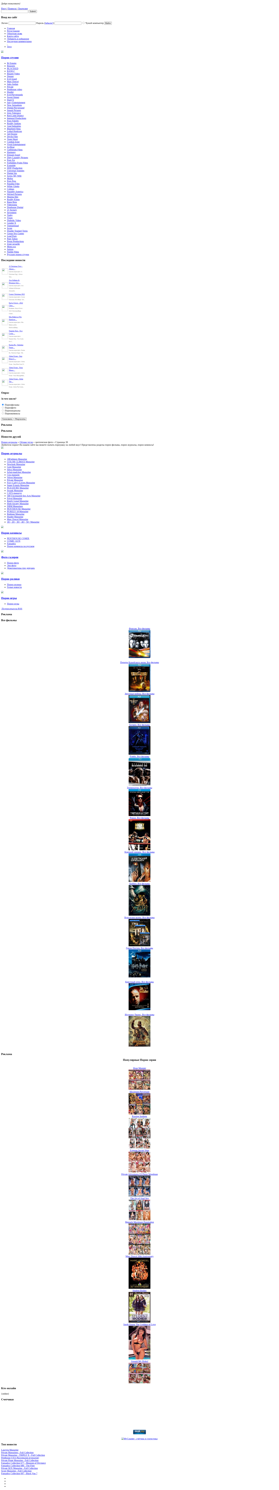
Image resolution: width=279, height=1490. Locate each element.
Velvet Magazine (14, 477)
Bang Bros (12, 202)
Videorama (12, 204)
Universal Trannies (15, 170)
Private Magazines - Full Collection (17, 1452)
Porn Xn (11, 160)
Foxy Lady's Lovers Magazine (21, 482)
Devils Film (12, 136)
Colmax (10, 189)
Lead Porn (12, 236)
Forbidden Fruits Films (17, 163)
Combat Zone (13, 142)
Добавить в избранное (18, 39)
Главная (11, 28)
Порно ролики (10, 578)
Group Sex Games (15, 233)
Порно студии (10, 57)
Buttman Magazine (15, 514)
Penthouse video (14, 89)
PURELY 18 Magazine (17, 511)
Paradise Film (13, 184)
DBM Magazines (15, 506)
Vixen (9, 218)
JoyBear (11, 147)
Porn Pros (11, 181)
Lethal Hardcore (14, 131)
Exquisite (11, 165)
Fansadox (11, 543)
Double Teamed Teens (17, 231)
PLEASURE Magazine (18, 488)
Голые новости (14, 587)
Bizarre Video (13, 73)
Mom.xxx (11, 246)
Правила (12, 8)
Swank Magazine (15, 490)
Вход (4, 8)
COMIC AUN (13, 541)
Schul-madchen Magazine (19, 472)
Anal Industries (14, 126)
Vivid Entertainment (16, 144)
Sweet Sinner (13, 97)
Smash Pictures (14, 110)
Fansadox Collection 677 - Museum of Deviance (23, 1463)
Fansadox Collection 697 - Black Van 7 (19, 1473)
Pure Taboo (12, 239)
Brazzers (11, 66)
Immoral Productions (16, 118)
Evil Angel (12, 79)
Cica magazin (13, 475)
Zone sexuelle (13, 244)
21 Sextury (12, 210)
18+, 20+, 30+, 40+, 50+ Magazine (23, 522)
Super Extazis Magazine (18, 485)
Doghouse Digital (15, 207)
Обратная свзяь (14, 33)
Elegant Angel (13, 155)
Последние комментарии (19, 41)
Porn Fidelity (13, 121)
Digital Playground (15, 108)
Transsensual (13, 225)
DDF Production (14, 168)
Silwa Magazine (14, 469)
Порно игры (9, 598)
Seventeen (11, 212)
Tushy (10, 215)
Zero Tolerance (14, 113)
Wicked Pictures (14, 194)
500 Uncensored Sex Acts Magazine (23, 496)
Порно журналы (11, 453)
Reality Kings (13, 199)
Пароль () (45, 23)
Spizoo (10, 249)
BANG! (11, 71)
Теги (9, 46)
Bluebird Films (14, 128)
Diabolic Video (14, 220)
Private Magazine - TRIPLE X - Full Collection (23, 1455)
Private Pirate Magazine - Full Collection (20, 1460)
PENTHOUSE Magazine (19, 509)
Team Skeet (12, 139)
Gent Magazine (14, 467)
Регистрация (13, 31)
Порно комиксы (11, 532)
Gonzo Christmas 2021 (17, 294)
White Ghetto (13, 186)
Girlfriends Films (15, 149)
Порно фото (13, 563)
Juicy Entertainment (16, 102)
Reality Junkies (14, 123)
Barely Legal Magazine (17, 501)
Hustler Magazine (15, 516)
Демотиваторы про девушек (21, 568)
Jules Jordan (12, 84)
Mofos (10, 178)
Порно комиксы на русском (20, 546)
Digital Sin (12, 173)
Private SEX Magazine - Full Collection (19, 1468)
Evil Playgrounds (15, 94)
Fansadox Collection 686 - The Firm (18, 1465)
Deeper (10, 76)
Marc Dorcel (13, 81)
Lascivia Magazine (9, 1450)
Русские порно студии (18, 254)
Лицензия (23, 8)
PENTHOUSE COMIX (18, 538)
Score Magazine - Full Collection (16, 1471)
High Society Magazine (18, 503)
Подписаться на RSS (11, 608)
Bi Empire (11, 63)
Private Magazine (15, 480)
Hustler (10, 92)
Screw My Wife (14, 176)
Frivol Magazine (14, 498)
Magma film (12, 197)
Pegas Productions (15, 241)
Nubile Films (13, 252)
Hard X (10, 100)
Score (9, 228)
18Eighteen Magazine (17, 459)
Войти (108, 23)
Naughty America (15, 191)
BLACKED (12, 68)
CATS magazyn (14, 493)
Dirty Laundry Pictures (17, 157)
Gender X (11, 223)
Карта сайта (13, 36)
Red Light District (15, 115)
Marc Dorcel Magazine (17, 519)
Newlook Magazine (16, 464)
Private (10, 87)
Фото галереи (9, 557)
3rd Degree (12, 134)
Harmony (11, 152)
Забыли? (49, 23)
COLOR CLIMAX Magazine (21, 461)
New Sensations (14, 105)
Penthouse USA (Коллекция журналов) (20, 1458)
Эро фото (11, 565)
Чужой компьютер (94, 23)
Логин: (4, 23)
